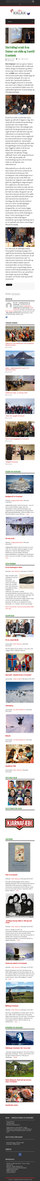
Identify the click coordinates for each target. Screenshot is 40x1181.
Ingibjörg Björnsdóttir (17, 500)
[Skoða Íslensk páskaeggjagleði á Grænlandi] (20, 436)
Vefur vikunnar (10, 564)
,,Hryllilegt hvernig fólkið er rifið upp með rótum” (18, 922)
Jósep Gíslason (17, 679)
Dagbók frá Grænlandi (13, 472)
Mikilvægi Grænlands (11, 1006)
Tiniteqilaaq (9, 705)
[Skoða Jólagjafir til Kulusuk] (20, 459)
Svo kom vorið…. (10, 538)
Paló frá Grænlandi (11, 875)
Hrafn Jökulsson (9, 311)
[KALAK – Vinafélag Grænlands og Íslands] (20, 14)
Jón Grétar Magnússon (19, 709)
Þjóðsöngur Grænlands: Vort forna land (17, 1048)
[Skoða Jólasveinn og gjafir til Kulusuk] (20, 413)
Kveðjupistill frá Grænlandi (13, 496)
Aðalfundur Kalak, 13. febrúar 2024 (16, 393)
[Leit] (33, 1)
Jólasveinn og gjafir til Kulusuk (14, 416)
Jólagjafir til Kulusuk (11, 462)
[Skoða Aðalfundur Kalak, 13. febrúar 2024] (20, 390)
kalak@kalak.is (27, 306)
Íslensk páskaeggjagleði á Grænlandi (17, 439)
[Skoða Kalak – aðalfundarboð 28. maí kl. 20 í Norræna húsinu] (20, 366)
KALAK (13, 59)
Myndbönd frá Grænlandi (14, 1027)
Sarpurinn (9, 839)
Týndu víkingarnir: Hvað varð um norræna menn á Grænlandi (18, 1081)
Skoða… (15, 1057)
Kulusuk (7, 736)
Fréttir (19, 59)
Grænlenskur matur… (12, 1105)
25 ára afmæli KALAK (11, 640)
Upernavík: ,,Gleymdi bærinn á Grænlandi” (18, 675)
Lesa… (29, 514)
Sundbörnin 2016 (10, 766)
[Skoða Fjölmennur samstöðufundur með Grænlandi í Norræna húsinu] (20, 341)
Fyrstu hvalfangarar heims (13, 567)
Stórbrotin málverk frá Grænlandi (16, 963)
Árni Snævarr (15, 294)
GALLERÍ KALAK (9, 616)
